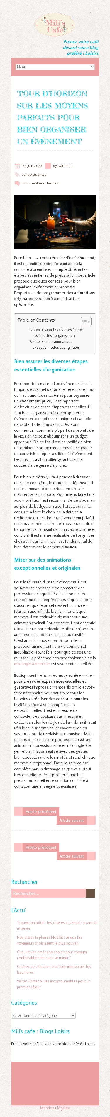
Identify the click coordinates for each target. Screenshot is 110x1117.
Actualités (38, 174)
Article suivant (72, 820)
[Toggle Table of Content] (83, 322)
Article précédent (41, 811)
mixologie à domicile (32, 664)
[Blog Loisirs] (55, 14)
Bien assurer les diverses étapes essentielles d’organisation (58, 332)
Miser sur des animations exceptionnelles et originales (56, 344)
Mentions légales (55, 1108)
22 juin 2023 (32, 165)
